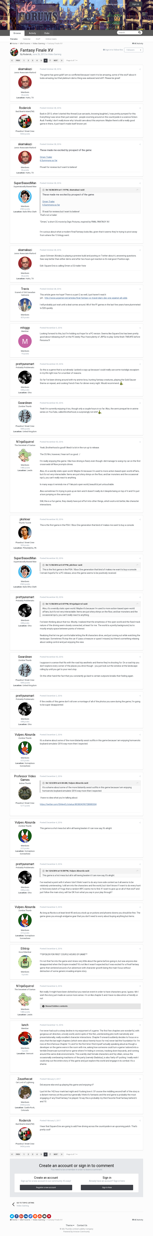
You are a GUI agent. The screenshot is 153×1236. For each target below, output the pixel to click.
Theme (69, 1225)
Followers (130, 50)
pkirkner (25, 519)
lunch (25, 1025)
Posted (50, 69)
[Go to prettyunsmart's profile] (25, 377)
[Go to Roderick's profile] (14, 52)
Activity (32, 33)
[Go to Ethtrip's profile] (25, 962)
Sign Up (135, 4)
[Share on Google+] (21, 1216)
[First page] (12, 61)
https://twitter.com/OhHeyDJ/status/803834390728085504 (68, 804)
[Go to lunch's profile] (25, 1038)
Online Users (51, 39)
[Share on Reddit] (35, 1216)
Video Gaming (54, 54)
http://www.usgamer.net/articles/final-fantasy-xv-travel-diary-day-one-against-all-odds (86, 298)
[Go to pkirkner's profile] (25, 532)
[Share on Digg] (26, 1216)
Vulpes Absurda (25, 734)
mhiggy (25, 328)
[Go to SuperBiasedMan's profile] (25, 196)
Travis (25, 289)
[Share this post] (140, 69)
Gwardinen (25, 403)
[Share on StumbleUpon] (40, 1216)
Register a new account (46, 1187)
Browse (17, 33)
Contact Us (82, 1225)
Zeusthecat (24, 1079)
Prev (18, 60)
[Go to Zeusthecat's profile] (25, 1092)
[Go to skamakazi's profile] (25, 82)
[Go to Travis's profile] (25, 305)
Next (56, 60)
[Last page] (62, 61)
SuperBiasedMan (25, 183)
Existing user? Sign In (115, 4)
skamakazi (25, 69)
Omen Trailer (46, 157)
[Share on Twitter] (12, 1216)
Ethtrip (25, 948)
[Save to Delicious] (30, 1216)
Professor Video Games (25, 778)
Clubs (46, 33)
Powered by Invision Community (76, 1232)
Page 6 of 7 (71, 61)
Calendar (26, 39)
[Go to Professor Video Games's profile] (25, 793)
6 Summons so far (48, 160)
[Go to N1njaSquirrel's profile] (25, 455)
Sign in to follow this (114, 50)
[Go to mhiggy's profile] (25, 341)
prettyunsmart (25, 364)
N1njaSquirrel (25, 442)
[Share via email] (44, 1216)
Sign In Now (107, 1187)
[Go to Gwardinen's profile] (25, 416)
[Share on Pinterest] (49, 1216)
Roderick (27, 54)
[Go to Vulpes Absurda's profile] (25, 748)
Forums (13, 39)
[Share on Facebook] (16, 1216)
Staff (38, 39)
